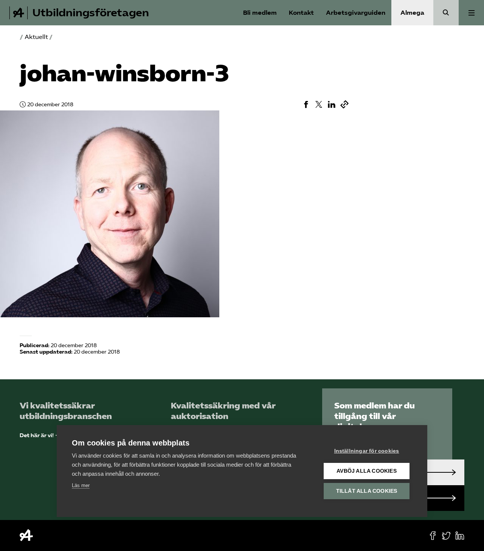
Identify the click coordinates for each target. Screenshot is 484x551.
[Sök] (446, 12)
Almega (412, 12)
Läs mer (81, 485)
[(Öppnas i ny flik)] (306, 104)
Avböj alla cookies (367, 471)
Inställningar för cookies (366, 451)
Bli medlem (260, 12)
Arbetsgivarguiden (355, 12)
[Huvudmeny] (471, 12)
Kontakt (301, 12)
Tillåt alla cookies (366, 491)
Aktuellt (36, 36)
